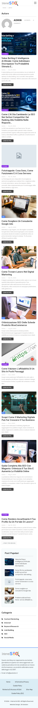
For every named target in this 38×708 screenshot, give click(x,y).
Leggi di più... (7, 84)
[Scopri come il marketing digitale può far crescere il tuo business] (19, 403)
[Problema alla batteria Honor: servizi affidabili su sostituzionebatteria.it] (9, 600)
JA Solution (24, 704)
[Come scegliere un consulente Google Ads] (19, 206)
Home (8, 682)
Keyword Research (11, 626)
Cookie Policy (17, 686)
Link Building (9, 630)
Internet (5, 54)
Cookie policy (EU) (18, 693)
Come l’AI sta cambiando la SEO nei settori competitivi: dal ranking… (23, 572)
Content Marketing (11, 619)
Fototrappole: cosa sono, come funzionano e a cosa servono (24, 582)
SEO (3, 217)
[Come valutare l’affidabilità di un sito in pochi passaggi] (19, 354)
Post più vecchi (9, 543)
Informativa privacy (22, 682)
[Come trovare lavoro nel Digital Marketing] (19, 257)
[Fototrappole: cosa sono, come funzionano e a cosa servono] (19, 156)
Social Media (9, 638)
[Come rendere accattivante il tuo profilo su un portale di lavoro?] (19, 504)
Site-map (29, 690)
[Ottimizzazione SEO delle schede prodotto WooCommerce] (19, 308)
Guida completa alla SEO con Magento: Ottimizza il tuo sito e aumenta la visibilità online (18, 468)
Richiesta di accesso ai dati (12, 690)
